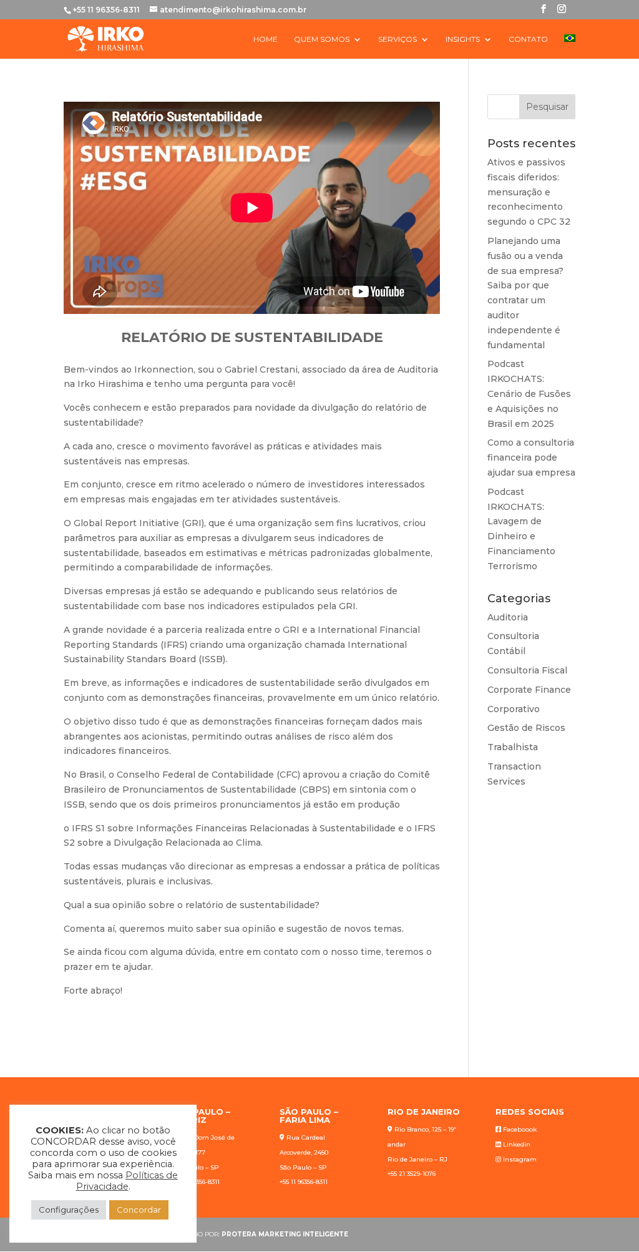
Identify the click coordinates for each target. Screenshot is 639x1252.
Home (265, 39)
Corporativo (513, 709)
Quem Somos (321, 39)
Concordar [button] (139, 1210)
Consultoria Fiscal (527, 670)
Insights (463, 39)
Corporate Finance (529, 689)
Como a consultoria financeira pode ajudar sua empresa (531, 457)
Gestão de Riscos (526, 727)
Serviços (397, 39)
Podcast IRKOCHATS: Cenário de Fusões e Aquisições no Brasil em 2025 (529, 393)
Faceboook (520, 1129)
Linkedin (516, 1144)
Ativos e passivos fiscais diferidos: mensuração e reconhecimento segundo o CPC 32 (528, 192)
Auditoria (507, 617)
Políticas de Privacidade (127, 1181)
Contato (528, 39)
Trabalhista (512, 747)
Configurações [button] (69, 1210)
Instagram (520, 1159)
